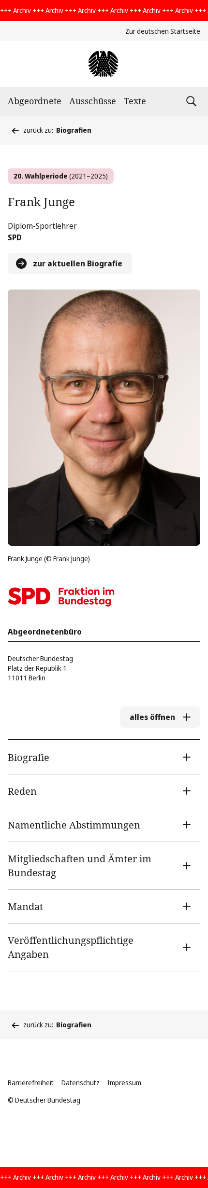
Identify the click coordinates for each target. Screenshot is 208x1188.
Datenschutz (80, 1082)
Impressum (124, 1082)
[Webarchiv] (103, 64)
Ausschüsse (92, 101)
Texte (135, 101)
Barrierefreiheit (31, 1082)
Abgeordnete (34, 101)
